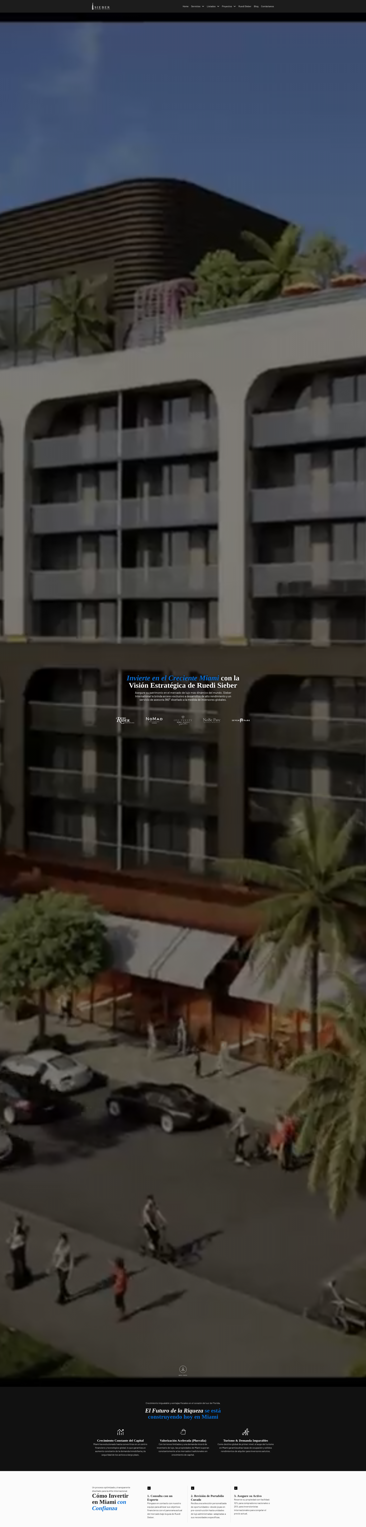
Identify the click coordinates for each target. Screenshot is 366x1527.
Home (186, 6)
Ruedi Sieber (244, 6)
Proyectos (227, 6)
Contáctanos (267, 6)
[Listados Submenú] (218, 6)
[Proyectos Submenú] (234, 6)
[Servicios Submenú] (203, 6)
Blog (256, 6)
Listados (211, 6)
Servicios (195, 6)
